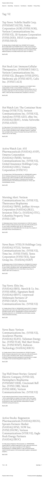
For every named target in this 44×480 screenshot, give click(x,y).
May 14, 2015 (5, 232)
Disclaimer (30, 5)
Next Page (39, 464)
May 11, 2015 (4, 454)
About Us (4, 5)
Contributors (23, 5)
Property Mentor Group (7, 3)
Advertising (10, 5)
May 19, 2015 (5, 54)
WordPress (39, 475)
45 (6, 464)
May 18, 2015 (5, 95)
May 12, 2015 (5, 405)
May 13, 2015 (5, 317)
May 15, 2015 (5, 185)
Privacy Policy (37, 5)
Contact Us (16, 5)
